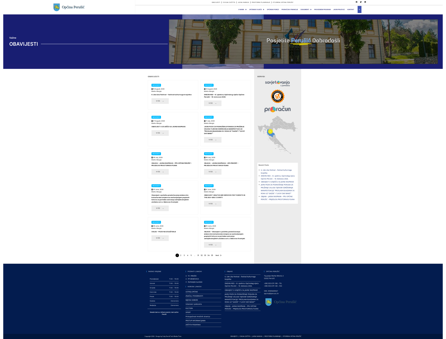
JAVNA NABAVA (243, 2)
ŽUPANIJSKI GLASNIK (195, 282)
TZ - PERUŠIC (192, 276)
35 (212, 255)
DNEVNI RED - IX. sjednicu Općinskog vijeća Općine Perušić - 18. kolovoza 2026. (224, 96)
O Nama (241, 9)
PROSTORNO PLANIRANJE (261, 2)
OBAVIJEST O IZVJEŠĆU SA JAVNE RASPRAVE (168, 127)
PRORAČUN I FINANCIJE (290, 9)
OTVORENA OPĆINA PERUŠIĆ (283, 2)
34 (209, 255)
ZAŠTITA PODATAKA (193, 325)
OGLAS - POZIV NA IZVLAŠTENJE (163, 232)
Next (217, 255)
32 (202, 255)
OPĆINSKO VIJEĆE (255, 9)
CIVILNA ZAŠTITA (229, 2)
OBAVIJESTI (216, 2)
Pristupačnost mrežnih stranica (198, 316)
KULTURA (189, 308)
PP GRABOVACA (193, 279)
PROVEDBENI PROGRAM (322, 9)
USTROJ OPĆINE (192, 292)
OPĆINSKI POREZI (273, 9)
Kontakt (350, 9)
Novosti (156, 85)
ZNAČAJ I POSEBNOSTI (194, 296)
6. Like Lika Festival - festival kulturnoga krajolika (171, 95)
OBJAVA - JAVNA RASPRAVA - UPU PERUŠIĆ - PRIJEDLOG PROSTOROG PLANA (221, 164)
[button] (356, 2)
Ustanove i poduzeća (194, 304)
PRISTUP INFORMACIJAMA (195, 320)
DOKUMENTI (305, 9)
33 (205, 255)
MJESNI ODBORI (192, 300)
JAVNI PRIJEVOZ (339, 9)
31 (198, 255)
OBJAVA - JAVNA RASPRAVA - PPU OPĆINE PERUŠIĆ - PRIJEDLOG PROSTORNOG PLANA (171, 164)
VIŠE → (160, 101)
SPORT (188, 312)
